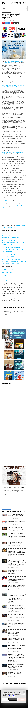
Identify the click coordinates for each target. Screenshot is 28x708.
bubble (13, 284)
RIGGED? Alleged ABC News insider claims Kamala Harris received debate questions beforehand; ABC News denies (16, 648)
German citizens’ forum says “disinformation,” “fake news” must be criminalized (16, 572)
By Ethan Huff (15, 557)
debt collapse (6, 287)
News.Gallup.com (7, 272)
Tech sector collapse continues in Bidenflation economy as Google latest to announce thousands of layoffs (14, 261)
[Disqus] (14, 405)
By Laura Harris (16, 582)
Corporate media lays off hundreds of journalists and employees (16, 522)
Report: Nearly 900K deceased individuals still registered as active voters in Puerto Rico (16, 579)
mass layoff (18, 291)
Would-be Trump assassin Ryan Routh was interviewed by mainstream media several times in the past (16, 536)
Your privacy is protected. (8, 321)
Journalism (12, 289)
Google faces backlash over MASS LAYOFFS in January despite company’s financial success (13, 249)
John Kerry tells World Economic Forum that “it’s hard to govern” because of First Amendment (16, 516)
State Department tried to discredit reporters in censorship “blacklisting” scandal (16, 632)
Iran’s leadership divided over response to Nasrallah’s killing (15, 528)
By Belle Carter (16, 620)
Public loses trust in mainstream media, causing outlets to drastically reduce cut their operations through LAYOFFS (14, 85)
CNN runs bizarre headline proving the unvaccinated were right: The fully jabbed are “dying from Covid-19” (16, 587)
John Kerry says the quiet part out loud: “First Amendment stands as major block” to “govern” (16, 544)
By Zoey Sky (15, 539)
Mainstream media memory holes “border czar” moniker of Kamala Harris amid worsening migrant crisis (13, 235)
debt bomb (21, 286)
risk (15, 293)
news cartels (10, 293)
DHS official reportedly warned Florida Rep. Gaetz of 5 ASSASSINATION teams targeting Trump (16, 617)
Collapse (4, 286)
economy (21, 287)
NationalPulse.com (7, 269)
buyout (18, 284)
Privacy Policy (10, 695)
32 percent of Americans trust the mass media (12, 152)
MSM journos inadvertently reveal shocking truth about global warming (16, 625)
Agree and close (12, 699)
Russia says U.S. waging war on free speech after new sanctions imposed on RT (16, 674)
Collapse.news (9, 201)
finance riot (5, 289)
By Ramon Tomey (16, 530)
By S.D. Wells (15, 661)
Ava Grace (12, 20)
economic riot (14, 287)
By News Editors (16, 546)
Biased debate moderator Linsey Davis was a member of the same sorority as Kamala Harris (16, 640)
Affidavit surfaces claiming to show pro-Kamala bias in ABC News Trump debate (16, 666)
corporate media (12, 286)
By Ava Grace (15, 524)
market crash (10, 291)
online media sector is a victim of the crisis (13, 125)
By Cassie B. (15, 518)
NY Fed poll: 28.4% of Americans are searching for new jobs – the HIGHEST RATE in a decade (13, 242)
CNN (22, 284)
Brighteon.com (6, 276)
